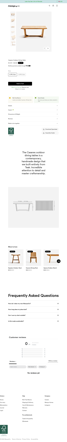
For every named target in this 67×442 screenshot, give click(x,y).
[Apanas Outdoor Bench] (51, 257)
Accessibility (34, 439)
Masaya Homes (49, 402)
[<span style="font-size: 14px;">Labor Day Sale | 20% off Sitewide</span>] (33, 1)
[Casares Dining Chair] (33, 257)
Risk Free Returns (27, 399)
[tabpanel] (33, 378)
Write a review (52, 361)
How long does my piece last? (17, 309)
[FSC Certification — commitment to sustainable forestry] (16, 151)
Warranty (24, 408)
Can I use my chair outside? (16, 315)
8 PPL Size (22, 74)
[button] (48, 48)
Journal (2, 408)
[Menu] (57, 5)
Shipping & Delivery (27, 402)
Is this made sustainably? (16, 321)
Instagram (47, 405)
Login (1, 410)
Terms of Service (16, 439)
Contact (24, 410)
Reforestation (3, 405)
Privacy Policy (26, 439)
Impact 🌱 (11, 110)
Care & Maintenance (28, 405)
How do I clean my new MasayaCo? (19, 303)
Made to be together (14, 123)
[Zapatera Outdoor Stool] (15, 257)
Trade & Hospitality (27, 418)
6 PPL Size (13, 74)
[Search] (49, 5)
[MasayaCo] (20, 6)
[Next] (58, 261)
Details (10, 105)
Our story (2, 402)
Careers (47, 399)
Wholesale (25, 421)
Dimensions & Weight (14, 114)
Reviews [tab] (13, 361)
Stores (2, 399)
